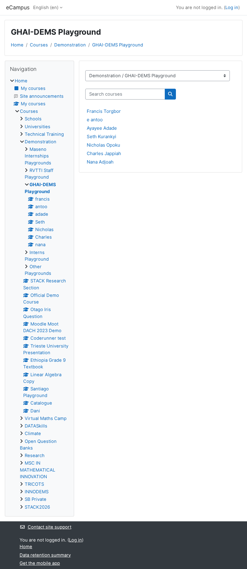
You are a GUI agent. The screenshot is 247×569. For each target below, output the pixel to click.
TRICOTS (34, 484)
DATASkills (36, 426)
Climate (33, 433)
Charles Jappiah (104, 153)
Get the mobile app (40, 563)
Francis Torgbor (104, 111)
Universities (37, 126)
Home (17, 45)
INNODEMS (36, 491)
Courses (39, 45)
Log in (231, 7)
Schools (33, 119)
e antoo (95, 119)
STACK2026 (37, 507)
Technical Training (44, 134)
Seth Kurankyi (101, 136)
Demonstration (70, 45)
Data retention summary (45, 555)
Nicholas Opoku (103, 145)
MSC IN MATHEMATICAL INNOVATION (37, 469)
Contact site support (49, 527)
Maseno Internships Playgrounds (38, 156)
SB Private (35, 499)
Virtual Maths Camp (46, 418)
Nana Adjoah (100, 162)
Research (35, 455)
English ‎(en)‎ (45, 7)
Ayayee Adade (102, 128)
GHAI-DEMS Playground (117, 45)
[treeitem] (39, 294)
